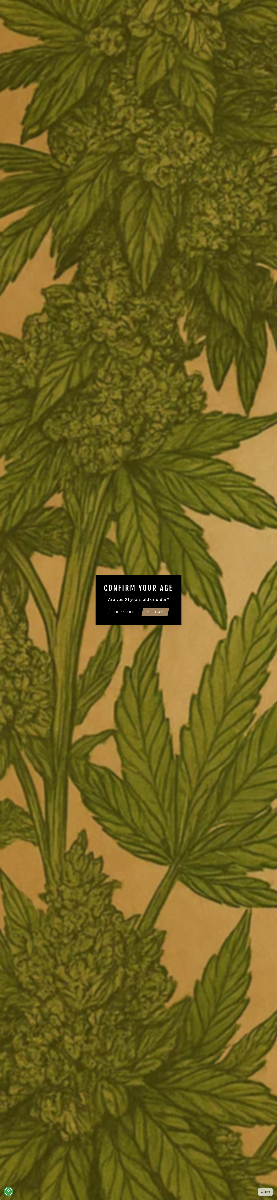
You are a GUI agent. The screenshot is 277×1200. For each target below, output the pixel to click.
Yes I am (155, 612)
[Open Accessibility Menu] (8, 1191)
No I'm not (124, 612)
